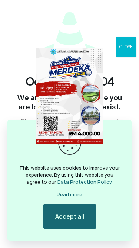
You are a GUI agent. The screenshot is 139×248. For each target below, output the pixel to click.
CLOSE (126, 47)
